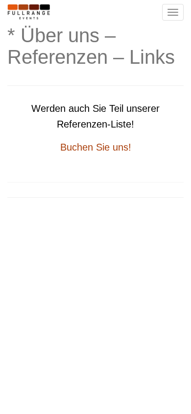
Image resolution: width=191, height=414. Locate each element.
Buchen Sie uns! (95, 147)
